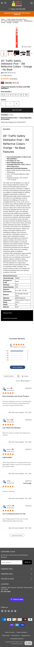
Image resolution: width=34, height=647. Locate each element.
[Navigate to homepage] (17, 3)
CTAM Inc (4, 587)
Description (6, 129)
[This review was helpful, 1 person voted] (26, 474)
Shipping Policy (7, 313)
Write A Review (17, 367)
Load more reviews (17, 535)
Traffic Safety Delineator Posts (16, 19)
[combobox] (23, 381)
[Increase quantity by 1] (16, 103)
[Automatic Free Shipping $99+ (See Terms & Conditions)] (17, 13)
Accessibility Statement (17, 638)
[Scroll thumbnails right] (31, 53)
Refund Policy (15, 635)
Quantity (3, 99)
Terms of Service (10, 632)
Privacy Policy (6, 635)
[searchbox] (10, 376)
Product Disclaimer (22, 632)
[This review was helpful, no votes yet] (26, 412)
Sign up (27, 562)
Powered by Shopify (17, 643)
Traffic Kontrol (7, 75)
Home (3, 19)
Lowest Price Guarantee (10, 318)
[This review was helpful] (26, 498)
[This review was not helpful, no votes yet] (29, 412)
